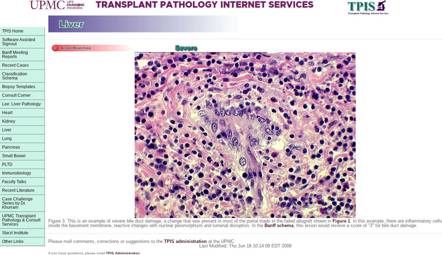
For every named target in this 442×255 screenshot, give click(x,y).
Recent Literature (18, 190)
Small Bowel (14, 155)
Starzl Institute (15, 232)
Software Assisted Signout (18, 41)
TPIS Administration (123, 253)
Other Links (12, 241)
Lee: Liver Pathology (21, 104)
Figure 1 (341, 221)
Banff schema (279, 225)
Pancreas (11, 147)
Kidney (8, 121)
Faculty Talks (14, 181)
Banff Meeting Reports (15, 54)
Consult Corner (16, 95)
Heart (7, 112)
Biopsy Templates (18, 86)
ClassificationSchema (14, 76)
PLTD (7, 164)
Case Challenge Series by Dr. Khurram (17, 203)
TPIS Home (12, 31)
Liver (6, 130)
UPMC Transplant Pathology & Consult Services (21, 220)
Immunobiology (16, 173)
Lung (7, 138)
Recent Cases (15, 65)
